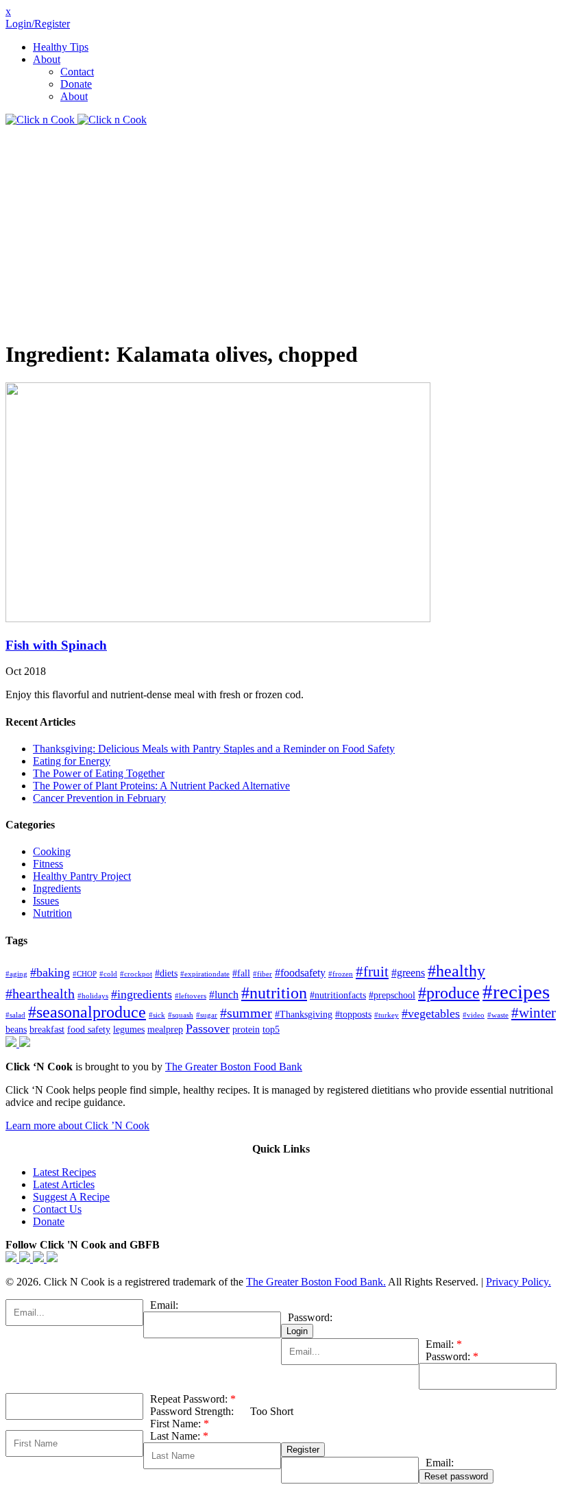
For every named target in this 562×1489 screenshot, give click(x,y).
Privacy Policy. (518, 1282)
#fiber (262, 974)
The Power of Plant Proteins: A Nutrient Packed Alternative (161, 785)
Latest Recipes (64, 1172)
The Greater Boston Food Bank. (316, 1282)
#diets (166, 973)
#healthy (456, 970)
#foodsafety (300, 973)
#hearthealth (40, 994)
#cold (108, 974)
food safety (88, 1029)
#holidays (92, 996)
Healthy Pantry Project (82, 876)
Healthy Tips (60, 47)
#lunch (224, 995)
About (46, 59)
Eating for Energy (71, 761)
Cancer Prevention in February (99, 798)
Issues (46, 901)
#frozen (340, 974)
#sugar (206, 1015)
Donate (76, 84)
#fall (241, 973)
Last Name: (179, 1436)
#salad (15, 1015)
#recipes (516, 991)
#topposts (353, 1014)
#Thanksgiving (303, 1014)
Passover (208, 1028)
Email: (164, 1305)
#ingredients (141, 994)
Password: (310, 1317)
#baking (50, 972)
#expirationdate (205, 974)
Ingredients (57, 888)
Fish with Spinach (56, 645)
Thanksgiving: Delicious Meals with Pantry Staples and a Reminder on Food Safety (214, 748)
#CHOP (85, 974)
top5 (271, 1029)
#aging (16, 974)
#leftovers (190, 996)
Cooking (52, 851)
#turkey (386, 1015)
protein (246, 1029)
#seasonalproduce (87, 1012)
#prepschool (392, 995)
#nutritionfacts (338, 995)
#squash (180, 1015)
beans (16, 1029)
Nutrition (52, 913)
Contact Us (57, 1209)
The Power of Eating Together (98, 773)
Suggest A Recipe (71, 1197)
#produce (449, 993)
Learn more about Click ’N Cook (77, 1125)
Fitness (48, 864)
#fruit (372, 971)
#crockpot (136, 974)
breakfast (46, 1029)
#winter (533, 1013)
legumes (129, 1029)
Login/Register (37, 23)
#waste (498, 1015)
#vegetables (431, 1013)
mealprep (165, 1029)
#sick (157, 1015)
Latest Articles (64, 1184)
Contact (77, 71)
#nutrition (274, 993)
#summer (246, 1013)
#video (474, 1015)
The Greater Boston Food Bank (233, 1066)
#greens (408, 973)
